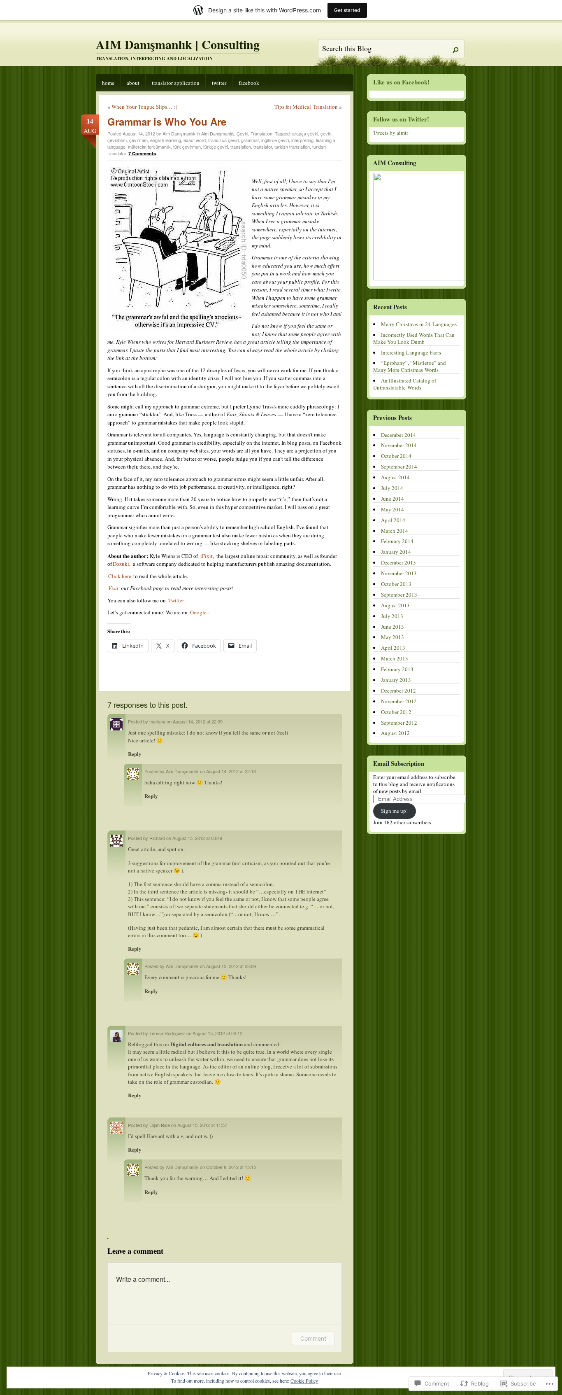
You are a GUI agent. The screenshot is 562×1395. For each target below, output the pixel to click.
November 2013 (399, 573)
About (133, 82)
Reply (135, 754)
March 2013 (394, 658)
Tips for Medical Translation (306, 106)
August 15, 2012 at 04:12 (217, 1033)
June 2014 (392, 498)
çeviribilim (117, 140)
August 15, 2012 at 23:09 (231, 966)
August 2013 (395, 605)
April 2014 (393, 520)
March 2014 (394, 530)
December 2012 (398, 690)
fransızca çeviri (223, 140)
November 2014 (399, 445)
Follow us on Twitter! (401, 119)
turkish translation (292, 146)
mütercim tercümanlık (149, 146)
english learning (165, 140)
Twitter (219, 82)
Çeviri (242, 133)
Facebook (249, 82)
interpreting (302, 140)
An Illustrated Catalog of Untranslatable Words (404, 384)
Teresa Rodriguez (167, 1033)
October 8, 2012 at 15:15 (231, 1167)
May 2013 (392, 637)
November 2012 (399, 701)
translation (240, 146)
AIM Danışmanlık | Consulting (178, 44)
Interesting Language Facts (411, 352)
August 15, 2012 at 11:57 (202, 1125)
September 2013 (399, 594)
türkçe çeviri (215, 146)
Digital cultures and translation (206, 1044)
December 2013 (398, 562)
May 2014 (392, 509)
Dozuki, (121, 563)
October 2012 (396, 712)
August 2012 (395, 733)
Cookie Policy (304, 1380)
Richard (157, 838)
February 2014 (397, 541)
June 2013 (392, 626)
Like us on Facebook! (401, 81)
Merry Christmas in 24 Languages (419, 324)
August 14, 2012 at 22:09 (198, 721)
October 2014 (396, 456)
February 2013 (397, 669)
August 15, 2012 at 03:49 (197, 838)
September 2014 (399, 466)
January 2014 (396, 551)
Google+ (199, 612)
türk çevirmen (187, 146)
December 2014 (398, 435)
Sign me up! (394, 810)
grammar (250, 140)
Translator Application (176, 82)
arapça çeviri (305, 133)
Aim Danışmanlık (217, 133)
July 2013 (392, 616)
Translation (261, 133)
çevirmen (138, 140)
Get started (347, 10)
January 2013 (396, 680)
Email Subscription (398, 763)
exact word (194, 140)
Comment (313, 1338)
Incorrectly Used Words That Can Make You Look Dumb (414, 338)
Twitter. (176, 600)
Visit (113, 588)
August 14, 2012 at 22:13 (231, 771)
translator (262, 146)
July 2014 (392, 488)
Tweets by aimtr (390, 132)
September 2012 (399, 722)
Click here (120, 576)
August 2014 (395, 477)
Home (108, 82)
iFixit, (207, 556)
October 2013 (396, 584)
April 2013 (393, 647)
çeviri (325, 133)
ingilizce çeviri (275, 140)
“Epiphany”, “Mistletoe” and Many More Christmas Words (409, 366)
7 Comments (142, 153)
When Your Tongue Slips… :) (144, 106)
